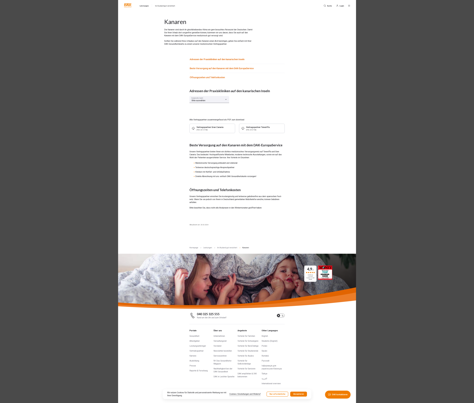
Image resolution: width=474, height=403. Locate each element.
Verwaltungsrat (220, 341)
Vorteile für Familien (246, 336)
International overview (271, 383)
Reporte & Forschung (198, 370)
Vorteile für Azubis (246, 356)
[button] (128, 5)
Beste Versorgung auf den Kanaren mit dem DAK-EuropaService (222, 68)
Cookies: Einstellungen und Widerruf (245, 394)
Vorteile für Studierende (248, 351)
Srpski (264, 351)
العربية (264, 378)
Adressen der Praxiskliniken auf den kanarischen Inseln (217, 59)
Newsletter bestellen (223, 351)
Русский (265, 361)
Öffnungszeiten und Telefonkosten (207, 77)
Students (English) (269, 341)
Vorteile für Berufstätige (248, 346)
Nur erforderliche (277, 394)
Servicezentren (220, 356)
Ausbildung (194, 361)
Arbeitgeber (194, 341)
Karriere (192, 356)
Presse (192, 366)
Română (265, 356)
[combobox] (209, 99)
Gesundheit (194, 336)
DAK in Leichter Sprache (224, 376)
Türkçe (264, 373)
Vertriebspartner (196, 351)
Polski (264, 346)
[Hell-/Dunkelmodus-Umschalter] (281, 315)
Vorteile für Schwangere (248, 341)
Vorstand (217, 346)
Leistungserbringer (197, 346)
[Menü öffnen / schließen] (349, 5)
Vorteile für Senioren (246, 368)
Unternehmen (219, 336)
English (265, 336)
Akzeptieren (298, 394)
